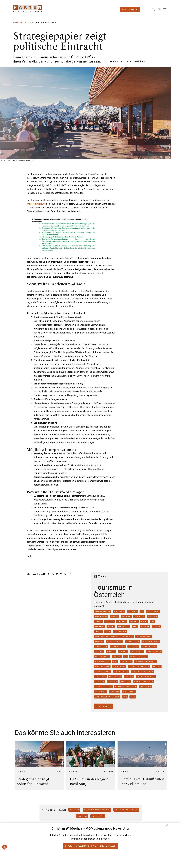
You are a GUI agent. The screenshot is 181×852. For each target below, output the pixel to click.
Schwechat (100, 677)
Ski (141, 611)
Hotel (144, 621)
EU (125, 656)
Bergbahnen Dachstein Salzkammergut (114, 636)
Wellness (121, 621)
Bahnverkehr (97, 816)
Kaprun (114, 616)
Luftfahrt (74, 810)
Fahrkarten (145, 687)
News (26, 22)
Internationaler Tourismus (97, 810)
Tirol (107, 631)
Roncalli (111, 651)
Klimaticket (100, 692)
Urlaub (98, 621)
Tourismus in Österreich (126, 810)
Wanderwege (120, 631)
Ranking (117, 656)
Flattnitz (112, 682)
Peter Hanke (128, 692)
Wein (135, 626)
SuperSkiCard (132, 641)
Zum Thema (101, 706)
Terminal (129, 677)
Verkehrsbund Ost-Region (107, 697)
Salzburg (126, 616)
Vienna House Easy (145, 677)
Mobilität (114, 692)
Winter (110, 626)
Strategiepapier (102, 611)
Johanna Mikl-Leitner (142, 672)
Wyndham (99, 682)
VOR (125, 697)
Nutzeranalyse (102, 656)
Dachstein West (143, 636)
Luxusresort (101, 646)
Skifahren (139, 616)
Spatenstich (115, 677)
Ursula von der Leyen (139, 667)
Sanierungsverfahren (125, 687)
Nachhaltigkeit (102, 661)
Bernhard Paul (149, 646)
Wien (132, 697)
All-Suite (145, 626)
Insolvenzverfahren (143, 682)
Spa (152, 621)
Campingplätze (154, 651)
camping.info (137, 651)
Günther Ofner (121, 672)
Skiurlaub (152, 616)
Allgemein (108, 771)
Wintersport (153, 611)
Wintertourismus (150, 641)
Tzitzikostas (119, 667)
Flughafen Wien (102, 672)
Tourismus (119, 611)
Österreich (126, 661)
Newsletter (128, 9)
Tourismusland (102, 667)
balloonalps (101, 616)
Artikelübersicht (18, 22)
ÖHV (115, 661)
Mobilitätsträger (138, 656)
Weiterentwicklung (36, 204)
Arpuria (133, 621)
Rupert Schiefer (114, 641)
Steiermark (123, 626)
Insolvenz (125, 682)
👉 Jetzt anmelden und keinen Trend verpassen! (90, 846)
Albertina (133, 646)
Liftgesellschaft (103, 687)
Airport (156, 667)
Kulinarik (132, 611)
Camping (123, 651)
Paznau (156, 626)
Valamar (109, 621)
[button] (4, 847)
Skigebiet (99, 626)
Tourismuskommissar (145, 661)
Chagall (99, 651)
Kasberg (99, 641)
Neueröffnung (118, 646)
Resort (98, 631)
